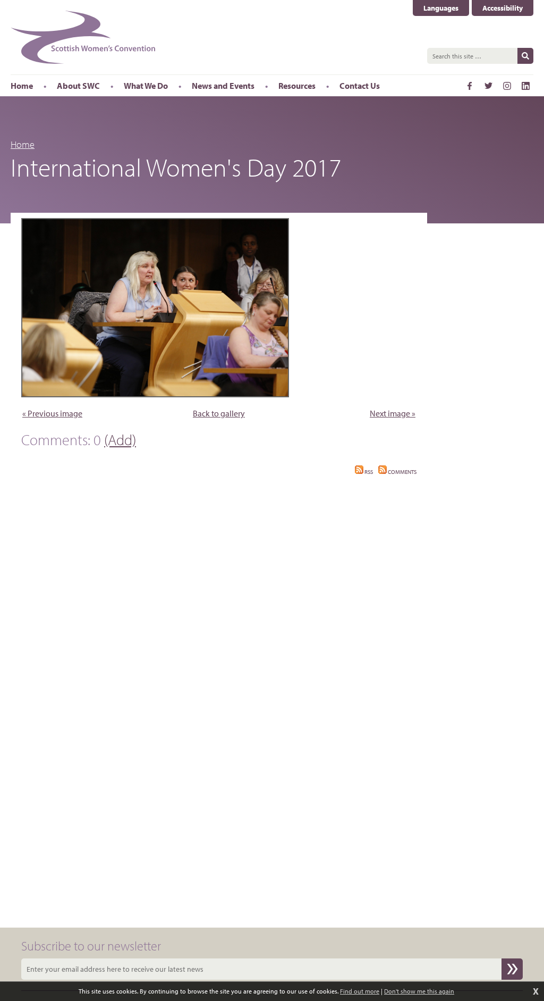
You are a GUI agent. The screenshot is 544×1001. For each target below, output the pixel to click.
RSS (368, 472)
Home (23, 144)
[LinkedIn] (525, 86)
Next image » (392, 413)
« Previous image (52, 413)
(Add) (120, 439)
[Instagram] (507, 86)
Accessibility (502, 8)
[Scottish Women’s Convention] (83, 37)
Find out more (359, 991)
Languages (446, 8)
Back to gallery (219, 413)
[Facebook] (470, 86)
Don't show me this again (419, 991)
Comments (401, 472)
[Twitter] (488, 86)
